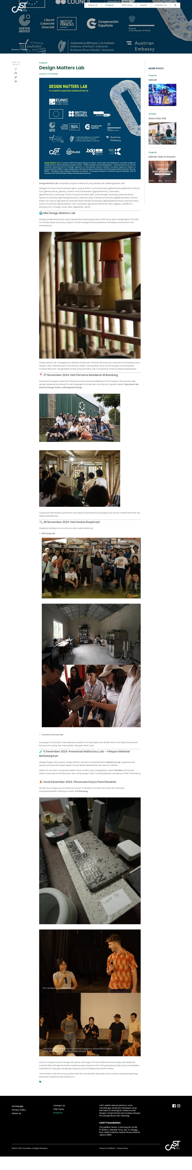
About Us (92, 5)
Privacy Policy (19, 1109)
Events (143, 5)
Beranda (15, 49)
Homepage (17, 1106)
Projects (109, 5)
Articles (152, 114)
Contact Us (160, 5)
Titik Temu (127, 5)
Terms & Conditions (107, 1148)
